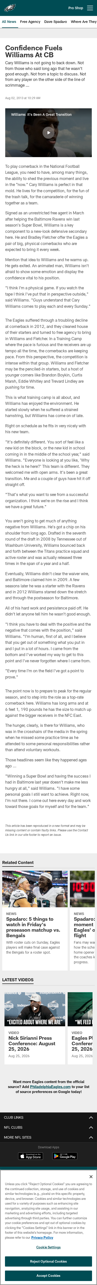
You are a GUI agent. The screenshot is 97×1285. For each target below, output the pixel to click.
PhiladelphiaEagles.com (50, 1087)
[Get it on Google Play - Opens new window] (65, 1159)
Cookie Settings (48, 1247)
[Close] (91, 1176)
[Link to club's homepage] (10, 6)
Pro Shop (75, 8)
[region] (48, 1227)
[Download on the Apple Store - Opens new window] (30, 1157)
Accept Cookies (49, 1276)
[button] (48, 133)
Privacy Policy (42, 1237)
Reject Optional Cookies (48, 1261)
